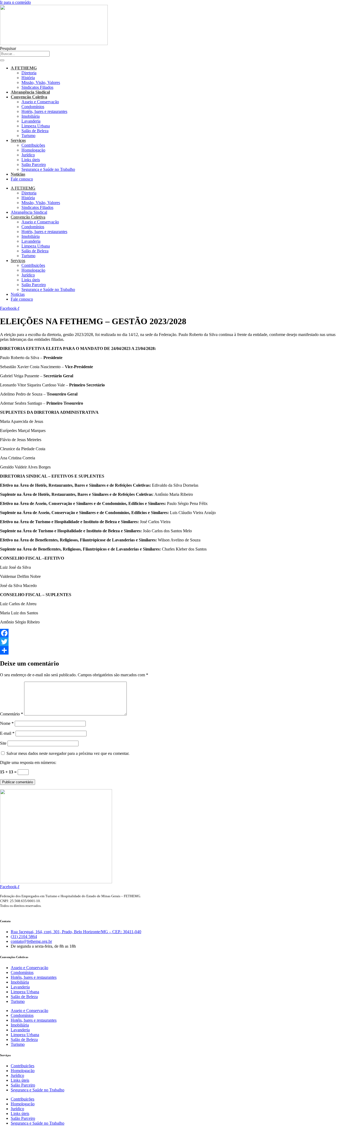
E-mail (7, 733)
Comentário (11, 714)
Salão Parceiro (33, 164)
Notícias (18, 174)
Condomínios (32, 106)
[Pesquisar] (2, 60)
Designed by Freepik (48, 911)
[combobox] (25, 54)
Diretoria (28, 73)
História (28, 77)
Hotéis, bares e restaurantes (44, 111)
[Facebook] (171, 633)
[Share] (171, 650)
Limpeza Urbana (35, 126)
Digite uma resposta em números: (28, 762)
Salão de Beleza (35, 130)
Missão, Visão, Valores (40, 82)
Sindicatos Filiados (37, 87)
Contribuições (33, 145)
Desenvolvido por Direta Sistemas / (19, 911)
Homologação (33, 150)
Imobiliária (30, 116)
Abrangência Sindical (30, 92)
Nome (7, 723)
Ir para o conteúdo (15, 2)
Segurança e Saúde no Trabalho (48, 169)
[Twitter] (171, 641)
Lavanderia (30, 121)
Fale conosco (22, 179)
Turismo (28, 135)
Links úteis (30, 159)
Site (3, 743)
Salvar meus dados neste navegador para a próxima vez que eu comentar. (67, 753)
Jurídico (28, 155)
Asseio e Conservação (40, 101)
